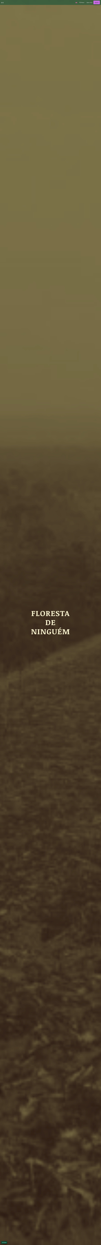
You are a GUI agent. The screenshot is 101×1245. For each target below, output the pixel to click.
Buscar (82, 2)
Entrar (4, 1242)
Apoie (97, 2)
